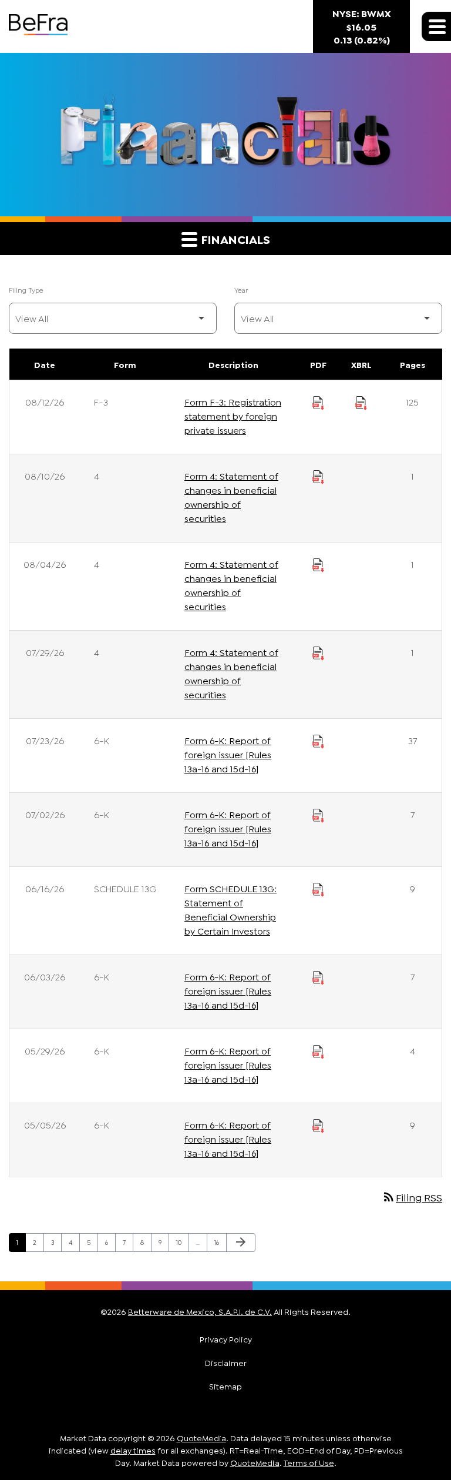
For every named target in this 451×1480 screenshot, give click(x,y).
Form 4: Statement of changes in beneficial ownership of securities (231, 496)
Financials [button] (234, 239)
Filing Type (26, 289)
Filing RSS (412, 1196)
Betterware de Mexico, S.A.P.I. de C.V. (200, 1311)
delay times (133, 1450)
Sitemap (225, 1386)
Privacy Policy (226, 1339)
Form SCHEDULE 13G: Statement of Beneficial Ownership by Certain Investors (230, 909)
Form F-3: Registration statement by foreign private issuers (232, 415)
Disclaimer (226, 1362)
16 (220, 1241)
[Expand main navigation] (436, 26)
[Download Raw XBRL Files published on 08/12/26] (361, 401)
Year (241, 289)
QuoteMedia (201, 1437)
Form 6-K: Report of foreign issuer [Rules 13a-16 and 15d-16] (227, 754)
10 (182, 1241)
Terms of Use (309, 1462)
